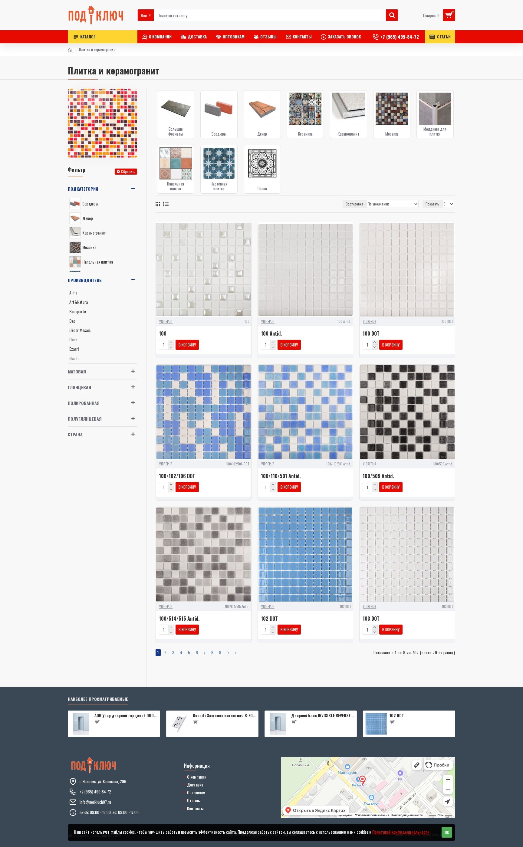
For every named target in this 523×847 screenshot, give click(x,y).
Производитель (85, 280)
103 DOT (371, 619)
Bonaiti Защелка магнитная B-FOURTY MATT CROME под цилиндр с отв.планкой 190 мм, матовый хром (224, 715)
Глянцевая (79, 387)
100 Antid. (271, 333)
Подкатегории (83, 188)
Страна (75, 434)
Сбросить (128, 171)
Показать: (433, 203)
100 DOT (371, 333)
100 (162, 333)
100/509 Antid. (378, 476)
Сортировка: (355, 203)
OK (447, 832)
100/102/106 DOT (177, 476)
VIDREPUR (166, 321)
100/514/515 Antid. (179, 619)
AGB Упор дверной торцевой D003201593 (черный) (126, 715)
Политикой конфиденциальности (400, 832)
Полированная (84, 403)
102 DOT (269, 619)
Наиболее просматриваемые (98, 699)
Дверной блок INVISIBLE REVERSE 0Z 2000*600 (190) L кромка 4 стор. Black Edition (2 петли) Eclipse (322, 715)
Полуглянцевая (85, 418)
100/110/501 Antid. (281, 476)
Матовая (77, 371)
